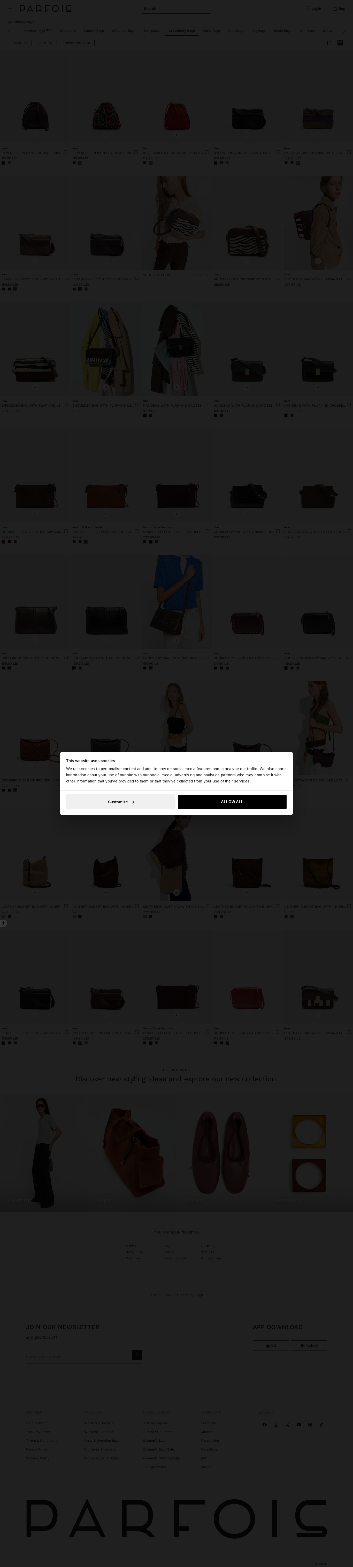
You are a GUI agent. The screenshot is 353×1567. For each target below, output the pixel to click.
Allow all (232, 802)
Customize (118, 802)
